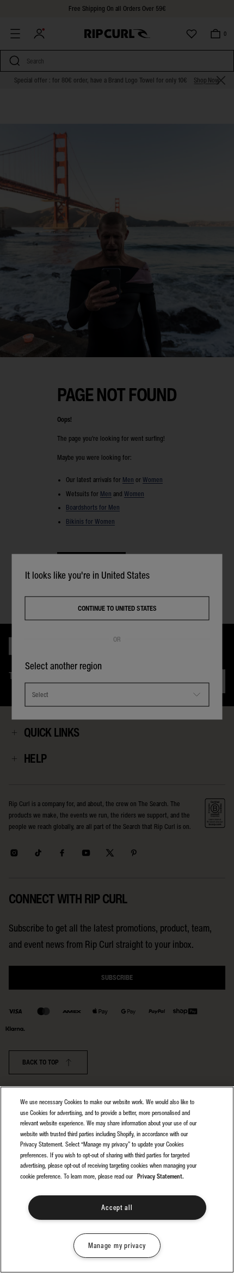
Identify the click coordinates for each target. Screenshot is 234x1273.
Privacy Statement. (160, 1176)
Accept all (116, 1207)
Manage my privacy (117, 1245)
